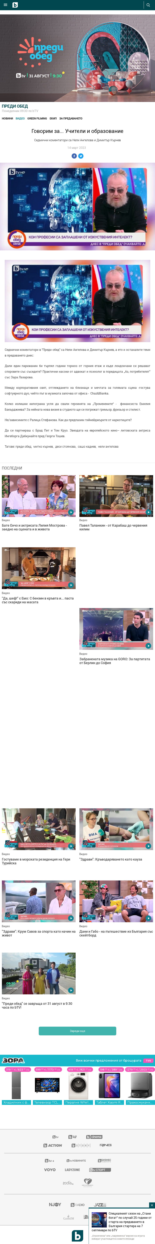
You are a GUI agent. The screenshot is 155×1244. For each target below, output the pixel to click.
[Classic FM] (69, 1217)
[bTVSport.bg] (100, 1169)
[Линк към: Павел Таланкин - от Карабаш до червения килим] (116, 509)
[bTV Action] (53, 1145)
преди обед (23, 446)
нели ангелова (108, 446)
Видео (20, 118)
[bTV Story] (81, 1145)
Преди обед (15, 106)
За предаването (70, 118)
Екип (53, 118)
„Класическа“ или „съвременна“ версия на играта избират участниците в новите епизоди (118, 1237)
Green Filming (37, 118)
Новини (7, 118)
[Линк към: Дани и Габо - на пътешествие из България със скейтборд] (116, 914)
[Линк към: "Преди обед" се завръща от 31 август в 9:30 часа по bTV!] (39, 987)
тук (148, 1060)
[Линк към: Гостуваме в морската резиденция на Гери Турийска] (39, 842)
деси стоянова (65, 446)
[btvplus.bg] (50, 1160)
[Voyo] (50, 1170)
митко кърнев (43, 446)
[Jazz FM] (100, 1205)
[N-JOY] (55, 1205)
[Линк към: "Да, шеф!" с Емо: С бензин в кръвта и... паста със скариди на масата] (39, 581)
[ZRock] (88, 1217)
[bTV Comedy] (72, 1137)
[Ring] (105, 1145)
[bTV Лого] (77, 1236)
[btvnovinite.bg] (76, 1160)
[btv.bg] (56, 1137)
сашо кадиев (87, 446)
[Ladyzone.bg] (72, 1169)
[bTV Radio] (77, 1205)
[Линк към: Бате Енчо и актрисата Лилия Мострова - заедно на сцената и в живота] (39, 509)
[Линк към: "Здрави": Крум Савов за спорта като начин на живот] (39, 914)
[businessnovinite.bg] (104, 1160)
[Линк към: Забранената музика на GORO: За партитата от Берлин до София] (116, 642)
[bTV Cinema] (94, 1137)
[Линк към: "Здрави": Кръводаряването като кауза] (116, 842)
